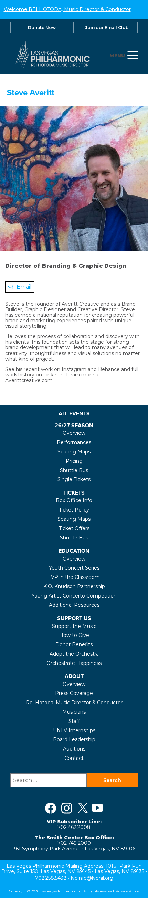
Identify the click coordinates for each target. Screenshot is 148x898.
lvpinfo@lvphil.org (92, 878)
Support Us (74, 618)
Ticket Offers (74, 528)
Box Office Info (74, 500)
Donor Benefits (74, 644)
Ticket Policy (74, 510)
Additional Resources (74, 605)
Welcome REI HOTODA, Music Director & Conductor (67, 9)
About (74, 676)
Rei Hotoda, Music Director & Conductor (74, 702)
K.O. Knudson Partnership (74, 586)
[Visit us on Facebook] (50, 808)
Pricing (74, 461)
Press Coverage (74, 693)
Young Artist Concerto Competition (74, 596)
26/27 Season (74, 425)
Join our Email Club (107, 27)
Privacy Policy (127, 891)
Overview (74, 433)
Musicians (74, 712)
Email (24, 287)
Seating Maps (74, 452)
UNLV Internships (74, 730)
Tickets (74, 492)
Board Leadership (74, 739)
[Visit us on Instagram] (66, 808)
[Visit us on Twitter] (82, 808)
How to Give (74, 635)
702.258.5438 (51, 878)
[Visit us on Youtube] (97, 808)
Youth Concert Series (74, 568)
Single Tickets (74, 479)
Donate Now (42, 27)
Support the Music (74, 626)
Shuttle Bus (74, 470)
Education (74, 550)
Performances (74, 442)
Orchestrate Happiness (74, 663)
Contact (74, 758)
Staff (74, 721)
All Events (74, 413)
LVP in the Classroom (74, 577)
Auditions (74, 749)
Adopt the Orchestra (74, 654)
